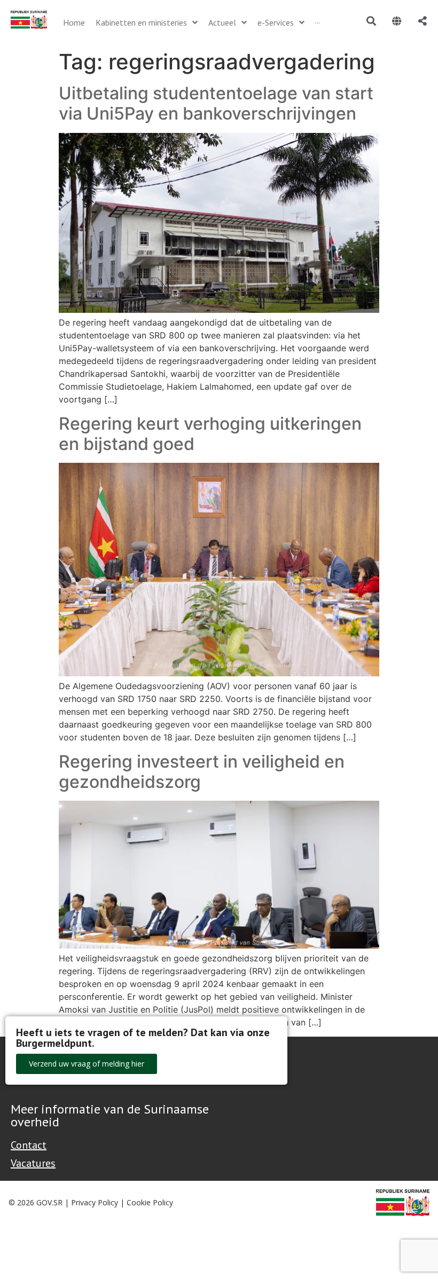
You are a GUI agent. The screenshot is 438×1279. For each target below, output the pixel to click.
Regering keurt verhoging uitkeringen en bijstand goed (210, 433)
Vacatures (33, 1163)
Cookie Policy (150, 1202)
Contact (28, 1145)
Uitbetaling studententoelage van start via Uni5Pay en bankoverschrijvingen (216, 103)
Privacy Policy (94, 1202)
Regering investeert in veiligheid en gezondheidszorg (202, 771)
